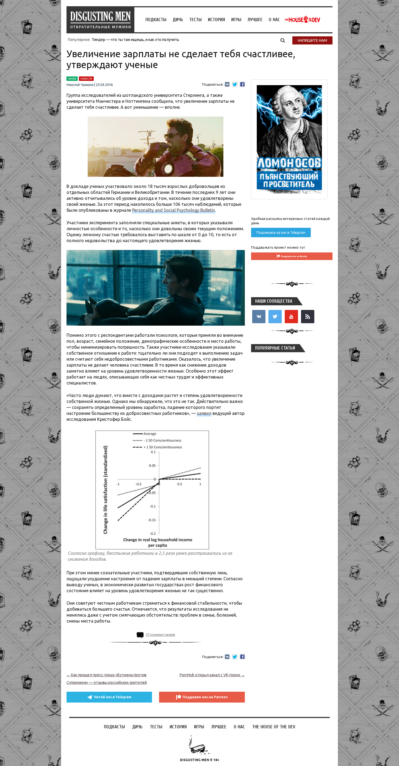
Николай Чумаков (79, 85)
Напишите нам (312, 40)
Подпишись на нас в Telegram (280, 232)
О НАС (274, 20)
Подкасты (155, 20)
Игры (236, 20)
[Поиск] (282, 40)
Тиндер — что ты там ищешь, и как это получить (135, 39)
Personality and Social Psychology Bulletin (173, 210)
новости (86, 79)
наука (72, 79)
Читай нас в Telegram (112, 697)
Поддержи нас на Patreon (205, 697)
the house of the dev (302, 19)
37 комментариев (160, 634)
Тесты (195, 20)
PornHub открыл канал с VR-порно (212, 675)
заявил (204, 413)
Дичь (178, 20)
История (216, 20)
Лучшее (255, 20)
